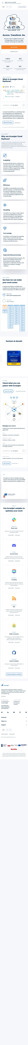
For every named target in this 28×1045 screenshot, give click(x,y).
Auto (3, 6)
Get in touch (7, 463)
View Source (17, 535)
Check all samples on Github (14, 674)
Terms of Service (4, 734)
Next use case (14, 463)
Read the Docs (14, 51)
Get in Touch (14, 47)
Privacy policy (12, 734)
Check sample (11, 535)
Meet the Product (8, 122)
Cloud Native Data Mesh (20, 391)
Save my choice (22, 6)
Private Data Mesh (8, 391)
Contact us (3, 696)
